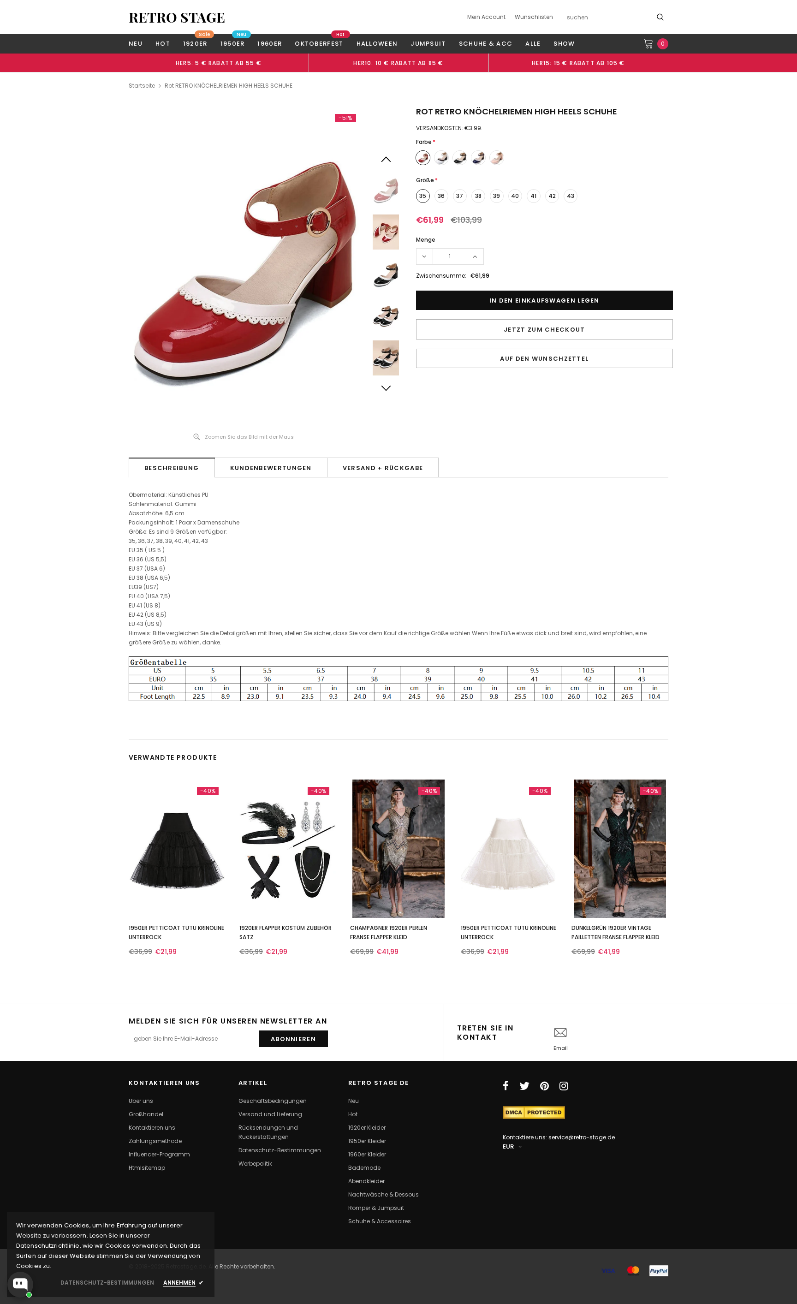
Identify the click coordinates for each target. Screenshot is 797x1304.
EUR (508, 1146)
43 (570, 196)
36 (441, 196)
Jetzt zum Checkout (544, 329)
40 (515, 196)
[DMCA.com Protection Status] (534, 1112)
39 (496, 196)
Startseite (142, 85)
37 (459, 196)
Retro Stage (177, 17)
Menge (425, 240)
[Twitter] (524, 1086)
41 (533, 196)
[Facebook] (506, 1086)
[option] (219, 63)
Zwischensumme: (441, 276)
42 (552, 196)
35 (422, 196)
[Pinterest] (544, 1086)
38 (478, 196)
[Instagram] (563, 1086)
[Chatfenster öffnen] (20, 1285)
